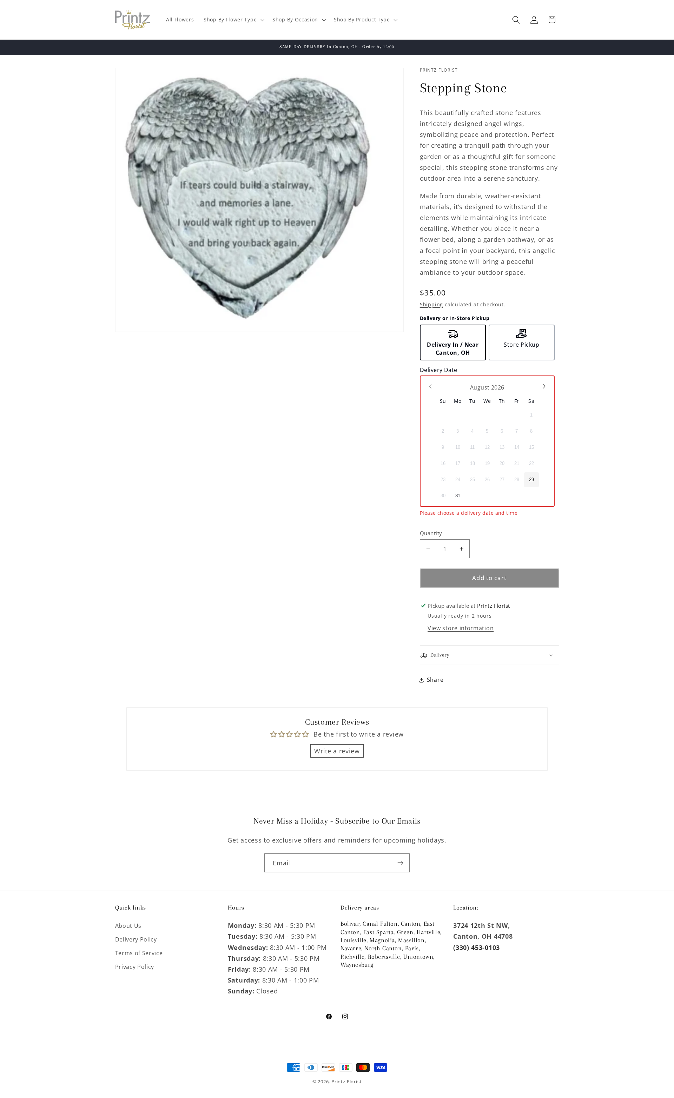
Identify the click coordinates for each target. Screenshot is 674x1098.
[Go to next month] (543, 386)
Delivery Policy (136, 939)
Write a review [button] (337, 750)
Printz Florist (346, 1081)
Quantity (431, 533)
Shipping (431, 304)
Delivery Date (438, 370)
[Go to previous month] (430, 386)
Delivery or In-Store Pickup (454, 318)
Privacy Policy (134, 966)
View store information (461, 628)
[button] (233, 20)
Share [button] (435, 680)
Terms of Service (139, 953)
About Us (128, 926)
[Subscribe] (400, 862)
